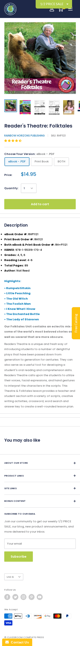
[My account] (52, 9)
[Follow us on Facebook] (7, 597)
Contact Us (19, 642)
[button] (13, 141)
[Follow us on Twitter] (15, 597)
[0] (60, 9)
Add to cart (40, 204)
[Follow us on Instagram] (23, 597)
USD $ (10, 577)
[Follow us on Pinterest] (32, 597)
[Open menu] (70, 8)
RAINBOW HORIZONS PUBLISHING (24, 135)
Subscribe (18, 556)
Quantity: (11, 188)
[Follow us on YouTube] (40, 597)
